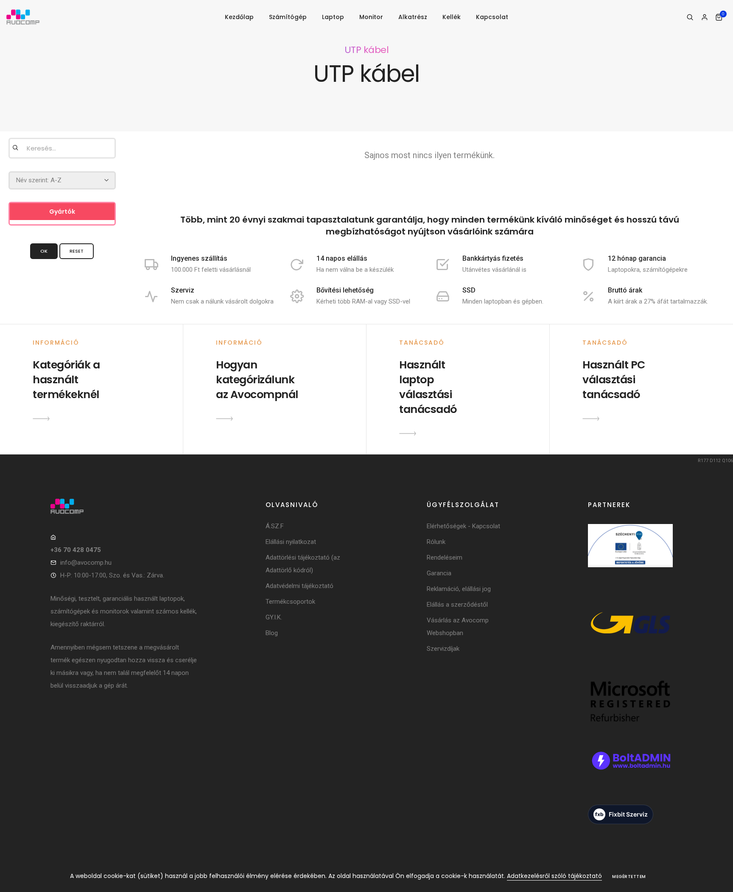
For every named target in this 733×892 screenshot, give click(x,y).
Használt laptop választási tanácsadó (428, 387)
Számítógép (288, 17)
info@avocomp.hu (86, 562)
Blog (272, 633)
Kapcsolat (492, 17)
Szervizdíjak (443, 648)
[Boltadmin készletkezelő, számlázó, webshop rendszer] (630, 772)
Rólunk (436, 542)
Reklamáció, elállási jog (459, 589)
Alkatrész (412, 17)
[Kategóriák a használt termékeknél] (41, 418)
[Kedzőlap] (124, 506)
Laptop (333, 17)
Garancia (439, 573)
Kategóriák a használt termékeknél (66, 379)
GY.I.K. (274, 617)
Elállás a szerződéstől (457, 604)
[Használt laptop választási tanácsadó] (407, 433)
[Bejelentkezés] (704, 17)
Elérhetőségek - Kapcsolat (463, 526)
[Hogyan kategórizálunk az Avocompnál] (224, 418)
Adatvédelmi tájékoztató (299, 586)
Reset (77, 251)
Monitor (371, 17)
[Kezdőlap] (22, 17)
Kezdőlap (239, 17)
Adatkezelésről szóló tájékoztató (554, 876)
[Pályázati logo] (630, 557)
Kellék (451, 17)
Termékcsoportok (290, 601)
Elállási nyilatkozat (291, 542)
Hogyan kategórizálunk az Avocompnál (257, 379)
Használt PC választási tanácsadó (613, 379)
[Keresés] (690, 17)
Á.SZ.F (275, 526)
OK (44, 251)
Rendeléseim (444, 557)
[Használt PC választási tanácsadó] (590, 418)
